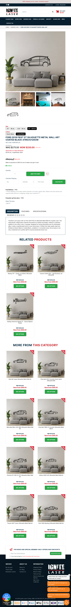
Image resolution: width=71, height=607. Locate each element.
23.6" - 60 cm (21, 128)
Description (12, 211)
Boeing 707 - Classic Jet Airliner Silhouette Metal (20, 274)
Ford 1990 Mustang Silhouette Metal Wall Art (51, 523)
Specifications (39, 211)
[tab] (12, 211)
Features (25, 211)
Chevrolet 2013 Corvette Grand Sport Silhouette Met (51, 379)
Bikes (63, 19)
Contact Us (9, 23)
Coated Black (21, 134)
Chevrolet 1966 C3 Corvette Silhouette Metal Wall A (51, 427)
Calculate (59, 182)
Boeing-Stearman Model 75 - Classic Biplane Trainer (20, 322)
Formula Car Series (38, 19)
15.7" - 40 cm (10, 128)
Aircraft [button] (48, 19)
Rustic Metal (10, 134)
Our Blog (21, 569)
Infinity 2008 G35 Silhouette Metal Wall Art (51, 475)
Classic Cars (9, 19)
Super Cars (18, 19)
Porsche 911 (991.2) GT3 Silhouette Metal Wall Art (20, 475)
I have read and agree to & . (25, 556)
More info (17, 159)
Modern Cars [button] (27, 19)
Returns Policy (37, 571)
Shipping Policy (37, 567)
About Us (22, 567)
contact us (49, 5)
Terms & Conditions (27, 556)
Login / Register (60, 5)
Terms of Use (37, 574)
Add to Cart (35, 174)
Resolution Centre (11, 571)
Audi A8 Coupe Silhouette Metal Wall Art (20, 379)
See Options (20, 286)
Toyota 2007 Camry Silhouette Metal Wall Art (20, 523)
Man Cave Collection (36, 581)
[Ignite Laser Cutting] (12, 11)
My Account (9, 567)
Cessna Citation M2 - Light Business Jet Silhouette (51, 274)
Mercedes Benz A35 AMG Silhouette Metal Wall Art (20, 427)
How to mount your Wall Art (38, 577)
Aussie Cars (56, 19)
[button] (47, 174)
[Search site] (53, 12)
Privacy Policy (36, 556)
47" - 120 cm (32, 128)
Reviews (11, 215)
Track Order (9, 569)
